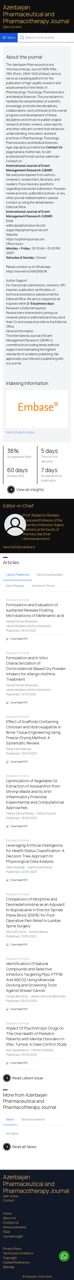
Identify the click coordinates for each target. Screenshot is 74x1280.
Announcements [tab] (33, 1119)
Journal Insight (13, 1236)
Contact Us (11, 1222)
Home (7, 1213)
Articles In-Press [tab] (43, 586)
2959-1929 (30, 74)
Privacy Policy (12, 1248)
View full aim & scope (20, 432)
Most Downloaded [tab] (49, 575)
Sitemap (8, 1267)
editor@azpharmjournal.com (26, 225)
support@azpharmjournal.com (27, 230)
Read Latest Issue (27, 1077)
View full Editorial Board (19, 547)
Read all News (24, 1146)
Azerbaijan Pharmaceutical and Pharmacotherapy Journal (36, 14)
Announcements (14, 1227)
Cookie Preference (16, 1262)
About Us (9, 1218)
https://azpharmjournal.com (25, 239)
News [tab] (10, 1119)
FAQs (6, 1232)
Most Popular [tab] (15, 586)
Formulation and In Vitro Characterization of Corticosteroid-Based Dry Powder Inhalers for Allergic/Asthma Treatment (36, 668)
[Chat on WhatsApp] (64, 1256)
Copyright (10, 1258)
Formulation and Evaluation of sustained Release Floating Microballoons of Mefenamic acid (35, 610)
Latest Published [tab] (17, 575)
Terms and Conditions (18, 1253)
